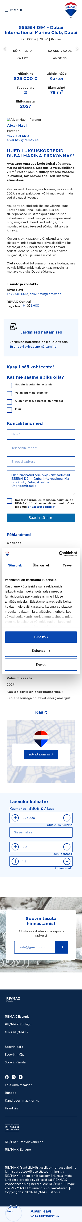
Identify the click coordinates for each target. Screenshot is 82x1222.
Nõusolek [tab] (15, 565)
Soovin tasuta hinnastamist (34, 384)
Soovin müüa (14, 1054)
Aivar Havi (17, 126)
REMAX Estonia (17, 1016)
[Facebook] (7, 1077)
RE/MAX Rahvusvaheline (24, 1142)
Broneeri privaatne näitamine (33, 346)
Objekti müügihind (60, 824)
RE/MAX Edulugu (18, 1024)
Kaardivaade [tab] (60, 51)
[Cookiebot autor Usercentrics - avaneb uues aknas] (59, 554)
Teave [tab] (67, 565)
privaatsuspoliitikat (42, 506)
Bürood (10, 1093)
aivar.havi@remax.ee (23, 140)
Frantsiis (11, 1108)
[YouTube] (20, 1077)
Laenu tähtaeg (62, 853)
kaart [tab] (22, 58)
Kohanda (38, 650)
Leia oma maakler (18, 1085)
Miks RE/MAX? (16, 1032)
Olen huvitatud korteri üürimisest (39, 400)
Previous (6, 48)
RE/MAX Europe (18, 1149)
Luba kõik (41, 637)
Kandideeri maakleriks (22, 1100)
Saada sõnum (41, 518)
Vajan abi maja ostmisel (32, 392)
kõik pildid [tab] (22, 51)
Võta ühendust (42, 1216)
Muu (18, 409)
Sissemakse (64, 839)
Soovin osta (14, 1047)
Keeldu (41, 664)
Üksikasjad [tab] (41, 565)
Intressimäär (64, 868)
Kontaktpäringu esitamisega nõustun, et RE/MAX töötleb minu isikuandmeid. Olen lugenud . (44, 503)
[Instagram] (14, 1077)
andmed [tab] (60, 58)
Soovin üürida (15, 1062)
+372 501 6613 (18, 136)
